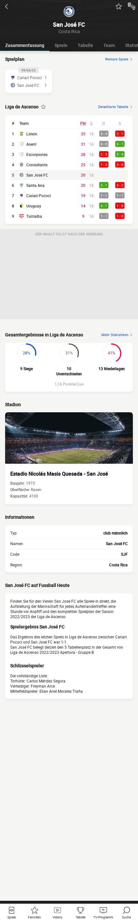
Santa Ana (35, 185)
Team (109, 45)
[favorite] (118, 6)
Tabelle (85, 45)
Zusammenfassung (24, 45)
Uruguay (33, 205)
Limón (31, 133)
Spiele (61, 45)
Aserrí (31, 144)
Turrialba (34, 216)
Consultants (36, 164)
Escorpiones (36, 154)
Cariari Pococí (38, 195)
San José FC (37, 175)
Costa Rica (118, 564)
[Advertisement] (69, 279)
